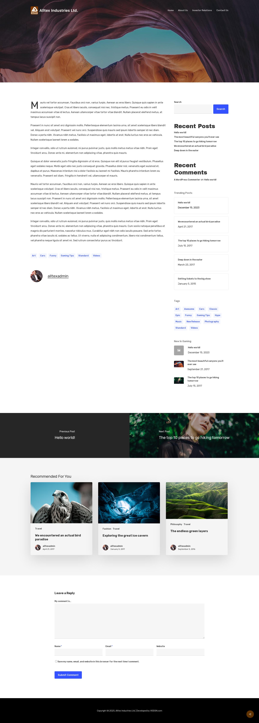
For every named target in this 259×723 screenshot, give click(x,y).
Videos (96, 255)
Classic (213, 309)
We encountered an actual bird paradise (195, 146)
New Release (193, 321)
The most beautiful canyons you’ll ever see (196, 137)
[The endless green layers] (197, 518)
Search (178, 102)
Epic (178, 315)
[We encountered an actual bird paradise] (61, 518)
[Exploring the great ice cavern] (129, 518)
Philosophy (176, 524)
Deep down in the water (186, 150)
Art (34, 255)
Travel (129, 59)
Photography (212, 321)
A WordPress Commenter (187, 179)
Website (160, 646)
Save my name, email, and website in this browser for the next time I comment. (98, 661)
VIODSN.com (156, 711)
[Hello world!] (65, 435)
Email (109, 646)
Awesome (189, 309)
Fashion (107, 529)
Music (179, 321)
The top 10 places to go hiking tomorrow (195, 141)
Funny (53, 255)
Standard (83, 255)
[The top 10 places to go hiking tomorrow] (194, 435)
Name (58, 646)
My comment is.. (63, 601)
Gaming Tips (67, 255)
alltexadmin (58, 276)
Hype (217, 315)
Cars (42, 255)
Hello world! (180, 132)
